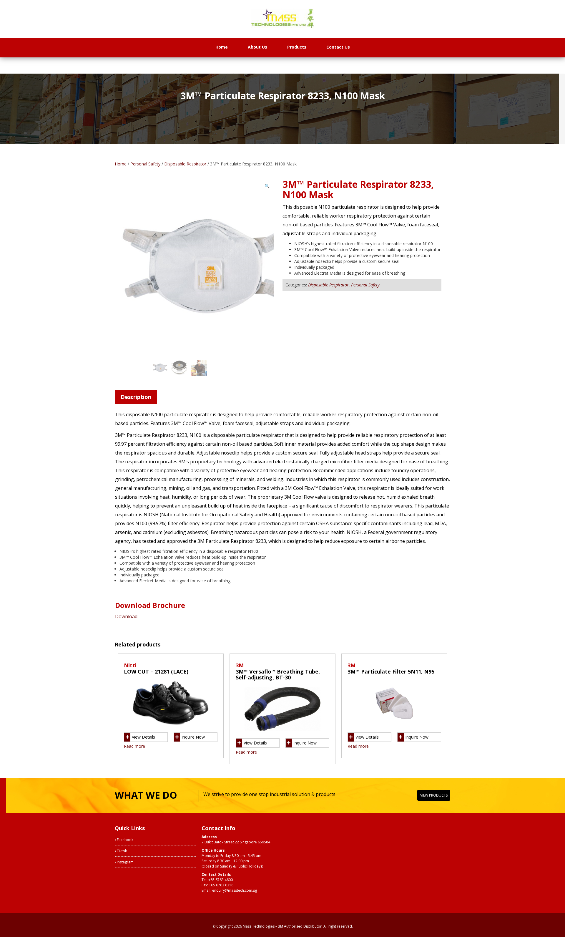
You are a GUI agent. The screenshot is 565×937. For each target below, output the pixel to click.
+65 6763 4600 (220, 879)
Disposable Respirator (185, 164)
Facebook (124, 839)
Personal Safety (145, 164)
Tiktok (121, 850)
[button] (267, 186)
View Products (434, 795)
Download (126, 616)
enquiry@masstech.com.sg (234, 890)
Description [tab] (136, 396)
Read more (134, 746)
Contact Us (338, 47)
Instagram (125, 862)
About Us (257, 47)
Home (221, 47)
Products (296, 47)
